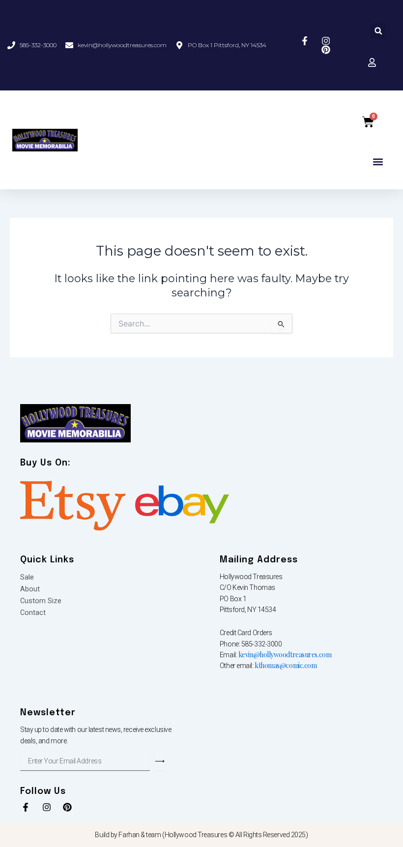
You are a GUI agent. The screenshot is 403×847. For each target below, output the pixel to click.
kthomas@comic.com (286, 665)
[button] (378, 30)
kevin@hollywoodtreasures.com (284, 654)
